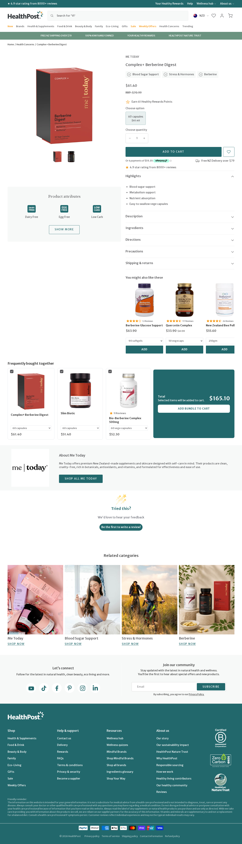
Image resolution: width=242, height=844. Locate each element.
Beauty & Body (83, 26)
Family (99, 26)
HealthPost (74, 836)
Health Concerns (169, 26)
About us (225, 3)
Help (190, 3)
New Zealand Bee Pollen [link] (222, 325)
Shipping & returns (139, 263)
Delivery (62, 745)
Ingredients (134, 228)
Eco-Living (112, 26)
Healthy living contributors (173, 778)
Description (134, 216)
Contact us (64, 738)
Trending (187, 26)
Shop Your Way (116, 778)
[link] (144, 300)
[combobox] (118, 16)
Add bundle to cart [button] (194, 408)
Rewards (62, 751)
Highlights (133, 176)
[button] (214, 16)
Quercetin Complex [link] (179, 325)
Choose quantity (136, 129)
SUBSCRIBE (211, 686)
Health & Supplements (40, 26)
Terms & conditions (70, 765)
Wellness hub (205, 3)
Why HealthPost (166, 758)
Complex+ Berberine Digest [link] (29, 415)
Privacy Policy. (196, 694)
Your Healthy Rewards (169, 3)
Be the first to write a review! (121, 527)
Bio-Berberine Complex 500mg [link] (125, 420)
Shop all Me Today (81, 478)
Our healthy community (171, 785)
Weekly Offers (147, 26)
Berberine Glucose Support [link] (144, 325)
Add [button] (144, 349)
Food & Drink (64, 26)
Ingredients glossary (120, 771)
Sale (133, 26)
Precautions (134, 251)
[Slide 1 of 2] (57, 157)
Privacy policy (92, 836)
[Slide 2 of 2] (71, 157)
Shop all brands (116, 765)
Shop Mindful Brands (120, 758)
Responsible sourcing (169, 765)
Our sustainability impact (172, 745)
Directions (133, 239)
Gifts (125, 26)
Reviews (161, 792)
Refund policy (172, 836)
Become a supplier (68, 778)
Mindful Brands (116, 751)
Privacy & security (68, 771)
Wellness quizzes (117, 745)
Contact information (151, 836)
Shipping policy (130, 836)
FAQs (60, 758)
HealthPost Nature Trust (172, 751)
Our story (162, 738)
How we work (164, 771)
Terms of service (111, 836)
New (10, 26)
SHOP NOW (16, 644)
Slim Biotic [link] (68, 413)
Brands (20, 26)
